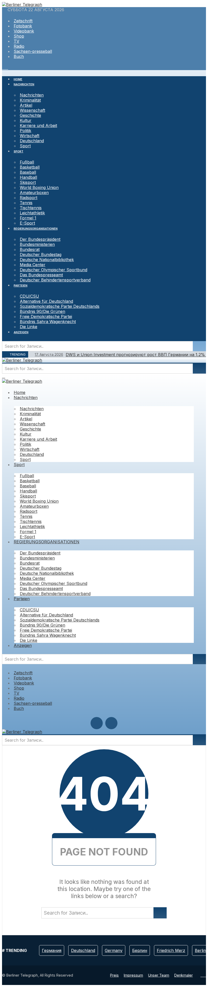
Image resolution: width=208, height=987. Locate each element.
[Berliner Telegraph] (22, 4)
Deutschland (83, 950)
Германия (51, 950)
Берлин (139, 950)
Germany (114, 950)
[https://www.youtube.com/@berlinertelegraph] (3, 67)
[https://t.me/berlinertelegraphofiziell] (6, 67)
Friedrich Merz (171, 950)
